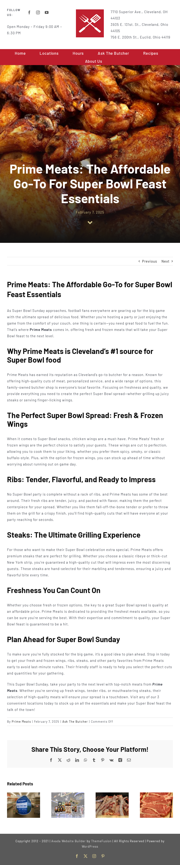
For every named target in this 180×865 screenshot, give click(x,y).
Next (165, 261)
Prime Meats (21, 721)
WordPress (90, 846)
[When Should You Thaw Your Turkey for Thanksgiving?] (23, 794)
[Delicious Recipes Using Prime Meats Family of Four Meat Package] (156, 794)
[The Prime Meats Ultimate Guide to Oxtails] (112, 794)
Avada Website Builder (68, 841)
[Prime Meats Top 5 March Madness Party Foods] (67, 794)
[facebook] (29, 12)
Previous (149, 261)
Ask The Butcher (75, 721)
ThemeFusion (101, 841)
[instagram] (38, 12)
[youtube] (47, 12)
